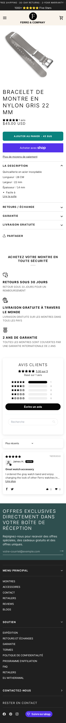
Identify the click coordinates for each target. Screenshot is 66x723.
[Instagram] (17, 714)
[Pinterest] (10, 714)
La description (15, 165)
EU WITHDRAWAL (13, 678)
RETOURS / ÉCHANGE (19, 207)
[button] (11, 120)
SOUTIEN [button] (9, 622)
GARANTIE (10, 215)
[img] (13, 456)
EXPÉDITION (10, 632)
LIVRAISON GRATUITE (19, 224)
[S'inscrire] (60, 551)
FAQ (5, 666)
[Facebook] (4, 714)
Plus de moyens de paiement (20, 156)
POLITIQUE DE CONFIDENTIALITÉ (23, 655)
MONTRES (9, 581)
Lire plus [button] (10, 481)
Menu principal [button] (15, 570)
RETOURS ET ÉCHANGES (18, 638)
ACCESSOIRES (11, 586)
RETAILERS (9, 598)
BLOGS (7, 609)
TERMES (8, 649)
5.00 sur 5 (42, 371)
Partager (15, 236)
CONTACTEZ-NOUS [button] (17, 690)
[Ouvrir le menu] (8, 17)
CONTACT (9, 592)
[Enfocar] (6, 77)
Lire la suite (10, 196)
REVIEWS (8, 604)
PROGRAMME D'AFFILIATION (20, 661)
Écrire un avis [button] (33, 406)
